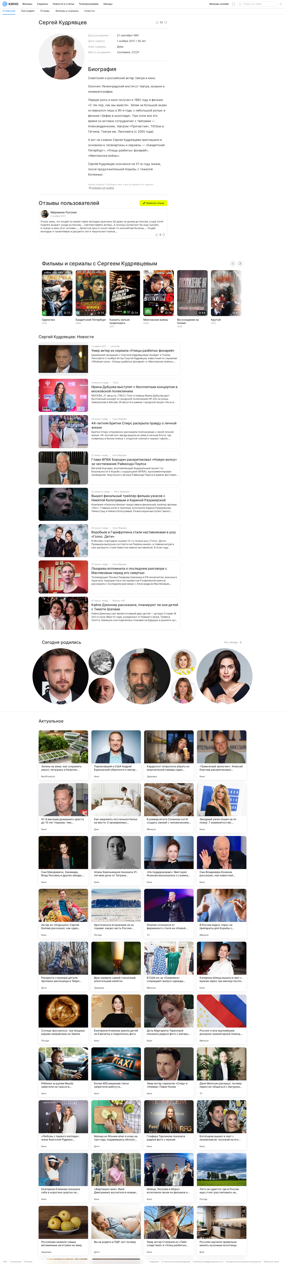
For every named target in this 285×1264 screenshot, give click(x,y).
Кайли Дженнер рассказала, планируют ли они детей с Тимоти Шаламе (134, 607)
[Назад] (233, 264)
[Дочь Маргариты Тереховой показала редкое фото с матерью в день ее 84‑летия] (169, 1019)
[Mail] (5, 4)
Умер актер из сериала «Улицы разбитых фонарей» (132, 351)
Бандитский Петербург (91, 319)
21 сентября (124, 35)
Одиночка (48, 319)
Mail (5, 1261)
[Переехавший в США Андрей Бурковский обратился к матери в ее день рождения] (116, 755)
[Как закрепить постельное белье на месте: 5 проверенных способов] (116, 808)
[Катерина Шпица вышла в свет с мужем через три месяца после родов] (221, 966)
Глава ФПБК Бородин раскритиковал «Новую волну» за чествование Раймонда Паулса (134, 462)
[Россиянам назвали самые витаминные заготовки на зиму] (63, 1230)
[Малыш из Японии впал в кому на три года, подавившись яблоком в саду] (116, 1125)
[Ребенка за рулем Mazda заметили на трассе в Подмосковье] (63, 1072)
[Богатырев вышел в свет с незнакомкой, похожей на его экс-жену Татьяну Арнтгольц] (221, 1125)
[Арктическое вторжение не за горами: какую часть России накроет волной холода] (116, 913)
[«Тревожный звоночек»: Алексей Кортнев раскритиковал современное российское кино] (221, 755)
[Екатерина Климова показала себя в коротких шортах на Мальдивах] (63, 1178)
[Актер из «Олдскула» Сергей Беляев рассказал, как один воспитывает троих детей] (63, 913)
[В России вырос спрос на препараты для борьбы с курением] (221, 913)
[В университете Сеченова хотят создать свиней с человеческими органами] (169, 808)
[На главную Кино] (12, 4)
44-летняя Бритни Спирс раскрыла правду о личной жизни (133, 425)
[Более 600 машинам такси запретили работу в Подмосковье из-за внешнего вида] (116, 1072)
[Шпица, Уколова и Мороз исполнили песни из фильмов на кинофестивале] (169, 1178)
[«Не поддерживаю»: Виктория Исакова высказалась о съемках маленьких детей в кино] (169, 861)
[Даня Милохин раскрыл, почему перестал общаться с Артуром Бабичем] (221, 1072)
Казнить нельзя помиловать (120, 321)
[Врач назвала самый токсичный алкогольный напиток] (116, 966)
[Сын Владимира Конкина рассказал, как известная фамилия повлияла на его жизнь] (221, 861)
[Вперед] (240, 264)
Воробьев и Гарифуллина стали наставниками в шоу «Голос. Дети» (133, 534)
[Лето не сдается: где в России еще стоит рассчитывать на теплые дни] (221, 1178)
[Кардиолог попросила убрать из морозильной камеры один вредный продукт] (169, 755)
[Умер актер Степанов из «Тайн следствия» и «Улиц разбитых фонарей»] (169, 1230)
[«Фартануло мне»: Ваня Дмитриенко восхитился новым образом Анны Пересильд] (116, 1178)
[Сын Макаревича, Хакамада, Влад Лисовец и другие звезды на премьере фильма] (63, 861)
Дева (120, 46)
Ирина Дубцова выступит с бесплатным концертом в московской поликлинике (134, 389)
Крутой (216, 319)
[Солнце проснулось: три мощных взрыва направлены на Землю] (63, 1019)
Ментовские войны (155, 319)
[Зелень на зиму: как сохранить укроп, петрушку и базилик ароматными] (63, 755)
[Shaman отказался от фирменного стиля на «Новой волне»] (169, 913)
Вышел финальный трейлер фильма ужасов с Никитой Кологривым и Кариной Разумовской (128, 498)
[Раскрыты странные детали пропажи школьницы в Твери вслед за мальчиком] (63, 966)
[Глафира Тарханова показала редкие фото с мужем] (169, 1125)
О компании (15, 1261)
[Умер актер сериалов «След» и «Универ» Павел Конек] (169, 1072)
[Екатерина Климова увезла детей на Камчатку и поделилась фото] (116, 1019)
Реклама (28, 1261)
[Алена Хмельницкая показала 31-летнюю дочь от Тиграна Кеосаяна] (116, 861)
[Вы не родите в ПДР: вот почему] (116, 1230)
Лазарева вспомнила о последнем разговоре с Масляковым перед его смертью (129, 571)
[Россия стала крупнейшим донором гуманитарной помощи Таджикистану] (221, 1019)
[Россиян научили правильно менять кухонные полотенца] (221, 1230)
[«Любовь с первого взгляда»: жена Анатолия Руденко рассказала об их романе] (63, 1125)
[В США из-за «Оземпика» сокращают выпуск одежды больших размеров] (169, 966)
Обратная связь (271, 1261)
